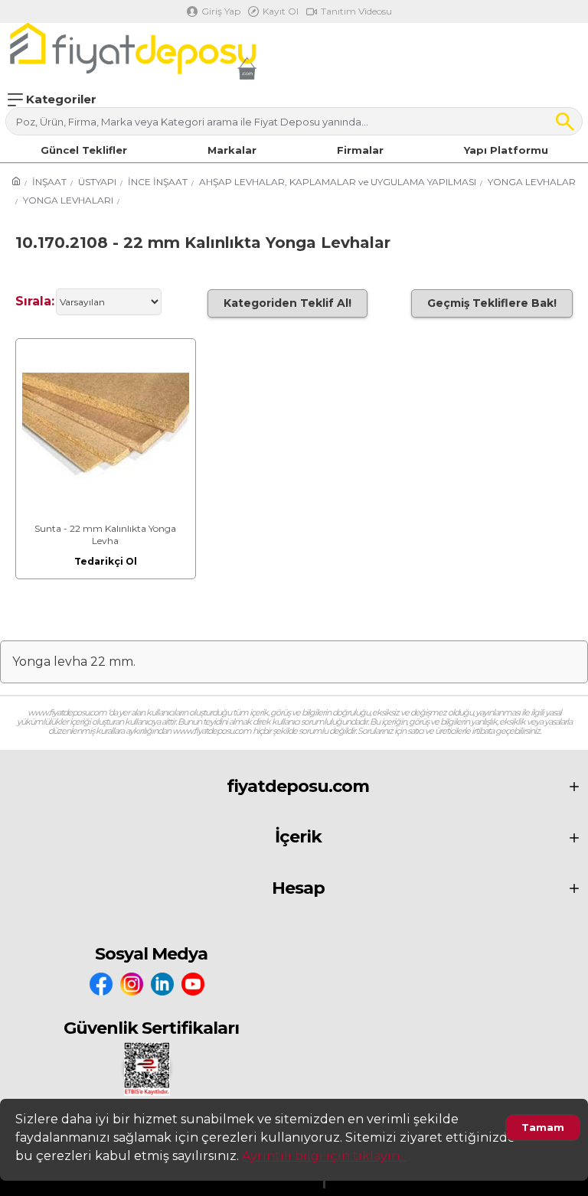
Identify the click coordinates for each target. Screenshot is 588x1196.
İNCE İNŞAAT (158, 181)
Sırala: (34, 301)
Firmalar (360, 150)
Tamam (542, 1127)
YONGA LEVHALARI (68, 200)
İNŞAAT (49, 181)
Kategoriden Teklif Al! (287, 303)
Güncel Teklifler (84, 150)
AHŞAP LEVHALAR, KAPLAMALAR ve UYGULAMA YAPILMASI (337, 181)
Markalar (231, 150)
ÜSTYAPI (97, 181)
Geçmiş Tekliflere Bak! (492, 303)
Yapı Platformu (506, 150)
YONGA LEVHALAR (532, 181)
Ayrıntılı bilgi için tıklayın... (324, 1156)
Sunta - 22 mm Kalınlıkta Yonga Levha (105, 534)
